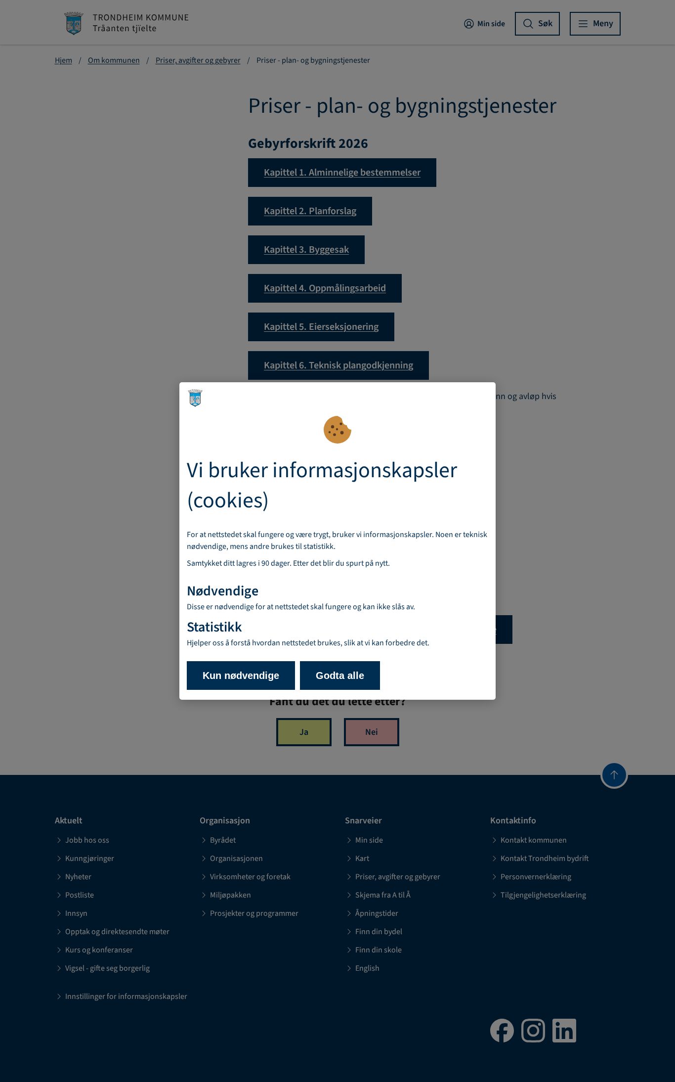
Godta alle (340, 675)
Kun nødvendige (241, 675)
